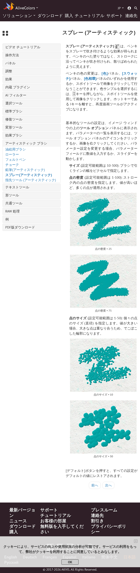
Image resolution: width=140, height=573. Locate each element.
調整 (8, 71)
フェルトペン (15, 159)
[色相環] (90, 78)
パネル (10, 63)
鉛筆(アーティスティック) (25, 170)
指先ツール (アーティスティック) (30, 180)
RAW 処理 (12, 211)
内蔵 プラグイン (17, 87)
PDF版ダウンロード (20, 227)
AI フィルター (15, 95)
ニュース (18, 521)
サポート (114, 15)
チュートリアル (89, 15)
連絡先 (131, 15)
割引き (97, 521)
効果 (8, 79)
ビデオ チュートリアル (22, 47)
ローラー (12, 154)
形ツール (12, 195)
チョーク (12, 164)
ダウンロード (50, 15)
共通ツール (13, 203)
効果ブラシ (13, 135)
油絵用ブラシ (15, 149)
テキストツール (17, 187)
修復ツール (13, 119)
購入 (69, 15)
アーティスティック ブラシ (26, 143)
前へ (94, 485)
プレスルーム (104, 510)
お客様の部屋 (53, 521)
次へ (108, 485)
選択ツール (13, 103)
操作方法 (12, 55)
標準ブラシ (13, 111)
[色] (104, 73)
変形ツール (13, 127)
